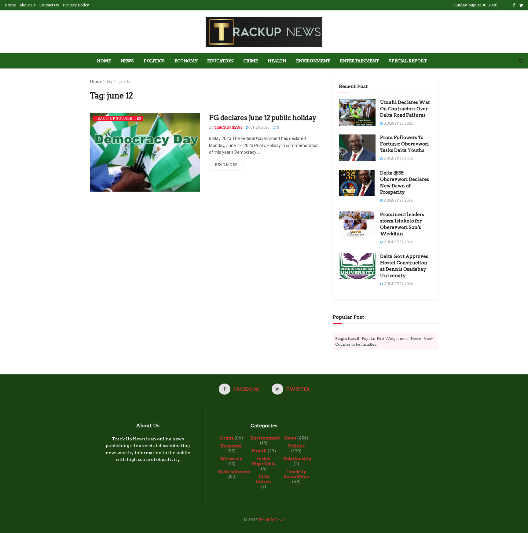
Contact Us (49, 5)
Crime (250, 61)
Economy (185, 61)
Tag (109, 81)
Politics (154, 61)
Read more (226, 165)
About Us (28, 5)
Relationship (297, 458)
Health (277, 61)
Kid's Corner (264, 479)
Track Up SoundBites (118, 118)
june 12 (123, 81)
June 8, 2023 (259, 127)
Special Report (408, 61)
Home (10, 5)
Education (220, 61)
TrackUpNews (228, 127)
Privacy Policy (76, 5)
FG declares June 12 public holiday (262, 118)
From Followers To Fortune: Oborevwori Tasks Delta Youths (404, 144)
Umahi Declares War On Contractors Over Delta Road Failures (405, 109)
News (127, 61)
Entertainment (359, 61)
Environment (313, 61)
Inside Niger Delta (263, 461)
